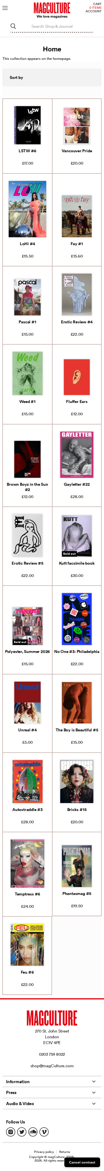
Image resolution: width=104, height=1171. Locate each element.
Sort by (16, 77)
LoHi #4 (27, 243)
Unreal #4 (27, 730)
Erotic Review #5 (27, 563)
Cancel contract (82, 1162)
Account (94, 11)
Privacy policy (44, 1152)
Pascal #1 (27, 322)
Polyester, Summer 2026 (27, 651)
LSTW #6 (27, 150)
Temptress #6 (27, 894)
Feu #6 (27, 972)
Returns (64, 1152)
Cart (97, 4)
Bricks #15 (77, 809)
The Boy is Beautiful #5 (77, 730)
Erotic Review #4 (77, 322)
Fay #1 (77, 243)
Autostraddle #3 (27, 809)
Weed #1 (27, 401)
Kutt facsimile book (77, 563)
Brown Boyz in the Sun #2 (27, 487)
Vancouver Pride (77, 150)
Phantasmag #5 (76, 893)
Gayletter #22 (76, 484)
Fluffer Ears (76, 401)
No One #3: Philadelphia (76, 651)
